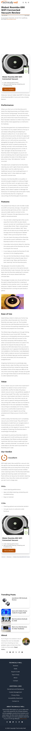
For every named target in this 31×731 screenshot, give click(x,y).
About (15, 677)
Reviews (9, 557)
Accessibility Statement (15, 698)
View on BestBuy (9, 89)
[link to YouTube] (22, 652)
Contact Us (15, 701)
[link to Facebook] (19, 652)
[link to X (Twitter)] (16, 652)
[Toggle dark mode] (23, 2)
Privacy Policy (15, 695)
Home (3, 557)
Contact (15, 680)
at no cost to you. (11, 19)
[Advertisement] (15, 37)
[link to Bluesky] (10, 652)
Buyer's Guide (15, 671)
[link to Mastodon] (13, 652)
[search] (25, 2)
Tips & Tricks (15, 674)
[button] (28, 2)
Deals (15, 668)
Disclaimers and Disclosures (15, 689)
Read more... (23, 718)
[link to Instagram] (7, 652)
